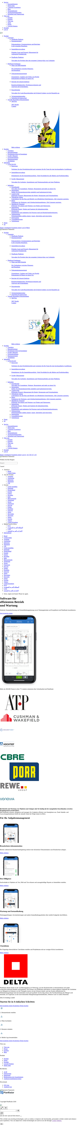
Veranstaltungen (12, 11)
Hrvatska (10, 495)
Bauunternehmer (13, 152)
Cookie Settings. (57, 1120)
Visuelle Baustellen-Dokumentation (18, 99)
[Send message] (18, 1111)
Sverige (10, 519)
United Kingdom (13, 522)
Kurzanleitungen (13, 4)
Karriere (10, 19)
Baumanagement (25, 43)
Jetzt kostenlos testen (6, 613)
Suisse (9, 517)
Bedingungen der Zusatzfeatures (13, 1077)
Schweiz (10, 510)
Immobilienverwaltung (24, 51)
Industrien (7, 162)
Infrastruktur (31, 191)
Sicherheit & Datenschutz (19, 98)
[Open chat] (2, 1113)
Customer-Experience (14, 7)
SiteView (15, 124)
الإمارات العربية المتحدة (15, 531)
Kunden (6, 149)
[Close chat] (6, 1107)
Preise (5, 223)
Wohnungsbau (31, 215)
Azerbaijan (11, 478)
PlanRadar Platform (17, 39)
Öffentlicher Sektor (40, 198)
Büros (36, 201)
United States (12, 473)
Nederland (11, 500)
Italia (9, 497)
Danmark (10, 488)
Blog (9, 9)
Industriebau (29, 208)
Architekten (11, 161)
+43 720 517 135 (31, 455)
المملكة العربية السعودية (15, 527)
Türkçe (10, 520)
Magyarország (12, 498)
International (7, 533)
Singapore (11, 481)
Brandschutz (34, 211)
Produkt (6, 36)
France (10, 493)
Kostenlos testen (16, 227)
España (10, 492)
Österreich (11, 503)
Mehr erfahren (4, 853)
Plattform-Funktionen (14, 64)
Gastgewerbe (34, 194)
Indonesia (10, 480)
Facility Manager (13, 156)
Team (9, 23)
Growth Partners (13, 26)
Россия (10, 505)
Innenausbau (15, 217)
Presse (9, 24)
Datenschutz (7, 1073)
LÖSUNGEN (12, 164)
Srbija (9, 512)
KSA (9, 526)
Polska (10, 507)
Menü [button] (28, 227)
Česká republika (12, 486)
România (10, 509)
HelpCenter (11, 6)
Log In (24, 227)
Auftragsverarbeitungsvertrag (12, 1079)
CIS (9, 483)
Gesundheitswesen (17, 219)
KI (4, 224)
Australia (10, 476)
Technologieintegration (14, 12)
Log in (6, 29)
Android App (8, 1087)
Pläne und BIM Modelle (22, 68)
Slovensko (11, 514)
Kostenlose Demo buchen (20, 1006)
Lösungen (11, 37)
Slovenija (10, 515)
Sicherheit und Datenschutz (16, 14)
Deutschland (11, 490)
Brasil (9, 471)
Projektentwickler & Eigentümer (17, 154)
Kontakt (10, 17)
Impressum (7, 1075)
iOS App (6, 1085)
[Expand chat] (2, 1107)
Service (6, 2)
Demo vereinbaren (5, 227)
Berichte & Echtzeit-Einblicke (26, 84)
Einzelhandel (33, 188)
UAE (9, 529)
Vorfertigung (15, 221)
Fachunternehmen (13, 157)
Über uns (6, 16)
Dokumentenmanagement (25, 76)
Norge (9, 502)
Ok (1, 1124)
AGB (5, 1072)
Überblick (11, 151)
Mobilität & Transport (30, 205)
